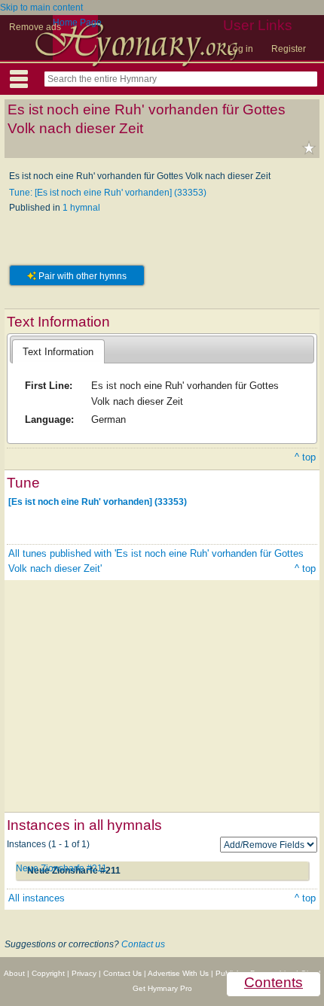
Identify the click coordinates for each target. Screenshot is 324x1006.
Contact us (143, 944)
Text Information (58, 351)
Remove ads (35, 27)
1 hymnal (81, 207)
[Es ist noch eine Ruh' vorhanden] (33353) (97, 501)
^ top (305, 457)
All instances (36, 898)
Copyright (48, 973)
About (14, 973)
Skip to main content (41, 7)
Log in (240, 49)
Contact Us (122, 973)
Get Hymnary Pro (162, 988)
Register (288, 49)
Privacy (84, 973)
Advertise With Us (178, 973)
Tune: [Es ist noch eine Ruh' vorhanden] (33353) (107, 192)
